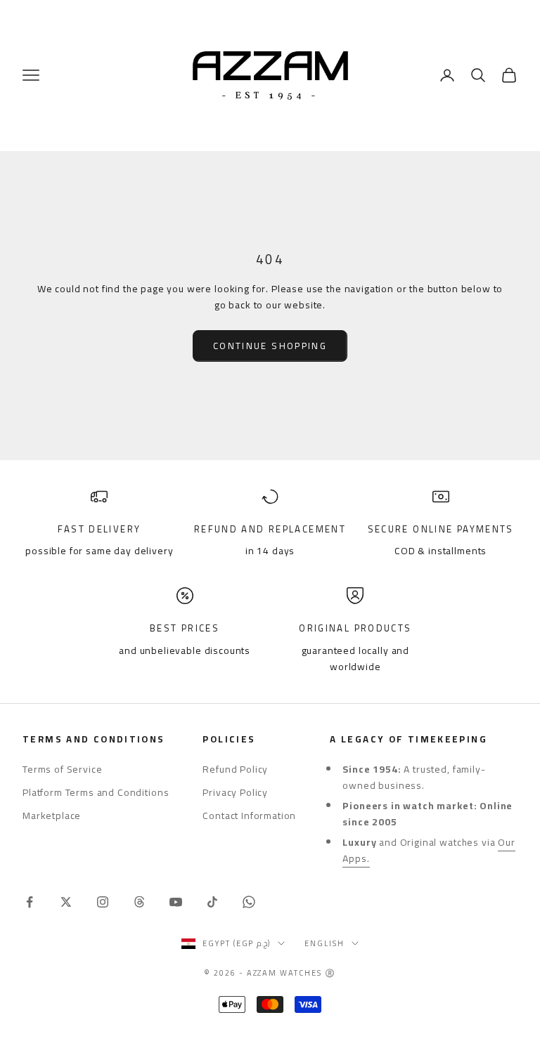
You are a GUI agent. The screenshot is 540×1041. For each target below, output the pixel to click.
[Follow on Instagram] (103, 902)
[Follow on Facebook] (29, 902)
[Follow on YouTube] (176, 902)
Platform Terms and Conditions (95, 792)
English (324, 943)
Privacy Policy (235, 792)
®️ (330, 973)
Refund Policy (235, 769)
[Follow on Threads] (139, 902)
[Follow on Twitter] (66, 902)
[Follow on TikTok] (212, 902)
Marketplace (51, 815)
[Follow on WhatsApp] (249, 902)
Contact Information (249, 815)
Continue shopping (270, 345)
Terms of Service (62, 769)
